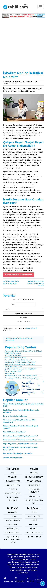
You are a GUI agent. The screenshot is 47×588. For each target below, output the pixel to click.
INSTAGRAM (19, 581)
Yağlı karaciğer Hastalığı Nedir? (15, 357)
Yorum (7, 309)
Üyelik (12, 473)
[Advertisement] (23, 45)
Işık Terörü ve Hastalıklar (13, 355)
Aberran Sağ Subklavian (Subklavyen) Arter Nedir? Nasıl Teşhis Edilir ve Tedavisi (23, 352)
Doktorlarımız (13, 524)
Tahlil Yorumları (34, 481)
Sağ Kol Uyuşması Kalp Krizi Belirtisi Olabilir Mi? (20, 444)
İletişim (13, 516)
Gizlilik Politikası (13, 533)
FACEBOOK (8, 581)
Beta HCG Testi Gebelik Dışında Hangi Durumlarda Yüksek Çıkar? (20, 449)
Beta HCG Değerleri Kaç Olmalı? (14, 432)
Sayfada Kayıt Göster (23, 299)
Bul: (13, 304)
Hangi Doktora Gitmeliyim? (34, 490)
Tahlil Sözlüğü (34, 516)
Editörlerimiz (13, 528)
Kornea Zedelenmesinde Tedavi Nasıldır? (18, 360)
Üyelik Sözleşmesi (12, 493)
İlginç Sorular (34, 496)
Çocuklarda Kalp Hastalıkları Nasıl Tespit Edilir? (20, 369)
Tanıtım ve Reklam (12, 520)
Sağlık (34, 520)
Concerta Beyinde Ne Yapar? (13, 457)
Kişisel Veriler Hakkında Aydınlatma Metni (12, 539)
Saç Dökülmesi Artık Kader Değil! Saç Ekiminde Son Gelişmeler (21, 411)
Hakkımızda (12, 512)
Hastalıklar (34, 524)
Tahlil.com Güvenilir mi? (34, 501)
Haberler (13, 489)
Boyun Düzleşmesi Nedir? (13, 371)
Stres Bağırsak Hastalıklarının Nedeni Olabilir (20, 364)
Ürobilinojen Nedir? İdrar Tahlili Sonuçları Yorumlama (22, 440)
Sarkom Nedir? (10, 373)
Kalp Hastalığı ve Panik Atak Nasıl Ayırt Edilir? (20, 362)
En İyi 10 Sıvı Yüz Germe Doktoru (15, 416)
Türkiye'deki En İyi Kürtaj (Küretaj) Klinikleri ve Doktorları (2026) (23, 405)
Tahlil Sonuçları (13, 481)
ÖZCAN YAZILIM (40, 581)
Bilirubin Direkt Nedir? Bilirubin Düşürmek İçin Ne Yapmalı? (20, 427)
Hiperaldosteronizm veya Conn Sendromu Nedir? (21, 375)
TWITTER (30, 581)
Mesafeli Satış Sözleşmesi (13, 499)
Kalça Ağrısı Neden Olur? (13, 366)
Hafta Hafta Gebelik (34, 533)
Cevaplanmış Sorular (34, 477)
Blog (34, 512)
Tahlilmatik (12, 477)
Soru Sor (34, 473)
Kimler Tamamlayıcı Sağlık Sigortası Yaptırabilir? (20, 436)
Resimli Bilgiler (34, 537)
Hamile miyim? (34, 485)
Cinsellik (34, 528)
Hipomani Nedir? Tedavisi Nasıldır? (35, 283)
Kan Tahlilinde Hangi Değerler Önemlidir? (17, 453)
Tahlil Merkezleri (12, 485)
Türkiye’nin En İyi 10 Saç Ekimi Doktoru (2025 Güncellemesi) (19, 421)
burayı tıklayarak (31, 328)
